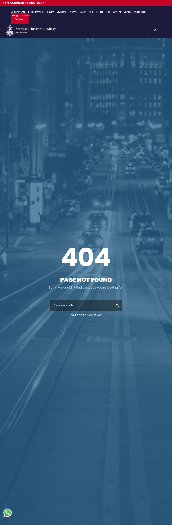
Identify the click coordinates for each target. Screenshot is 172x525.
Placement (140, 11)
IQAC (83, 11)
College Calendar (20, 15)
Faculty (50, 11)
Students (61, 11)
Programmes (35, 11)
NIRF (91, 11)
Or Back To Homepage (86, 315)
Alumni (73, 11)
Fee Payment (113, 11)
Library (127, 11)
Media (99, 11)
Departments (18, 11)
